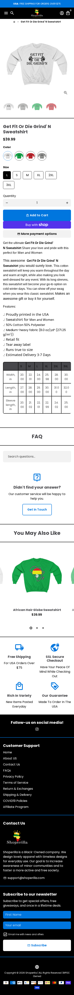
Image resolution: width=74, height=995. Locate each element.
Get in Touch (37, 509)
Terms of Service (15, 782)
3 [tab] (43, 627)
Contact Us (11, 764)
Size (6, 167)
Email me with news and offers (26, 934)
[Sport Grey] (42, 156)
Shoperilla (31, 972)
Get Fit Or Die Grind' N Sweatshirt (41, 21)
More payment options (39, 234)
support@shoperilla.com (24, 878)
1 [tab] (30, 627)
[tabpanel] (37, 584)
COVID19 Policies (15, 801)
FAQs (7, 770)
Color (7, 147)
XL (38, 174)
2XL (51, 174)
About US (10, 758)
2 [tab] (37, 627)
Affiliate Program (15, 807)
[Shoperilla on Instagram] (37, 729)
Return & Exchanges (18, 788)
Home (7, 752)
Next (67, 64)
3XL (8, 184)
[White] (8, 156)
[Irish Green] (19, 156)
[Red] (30, 156)
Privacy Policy (13, 776)
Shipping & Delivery (17, 795)
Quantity (9, 196)
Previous (7, 584)
